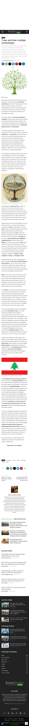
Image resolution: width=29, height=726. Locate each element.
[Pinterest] (16, 63)
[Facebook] (2, 63)
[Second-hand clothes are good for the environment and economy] (5, 638)
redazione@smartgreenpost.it (17, 703)
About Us (10, 718)
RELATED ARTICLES (6, 519)
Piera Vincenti (4, 582)
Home (2, 35)
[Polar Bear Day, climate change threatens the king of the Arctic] (5, 645)
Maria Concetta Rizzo (6, 557)
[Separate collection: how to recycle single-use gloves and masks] (5, 631)
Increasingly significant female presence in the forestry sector (22, 479)
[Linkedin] (23, 63)
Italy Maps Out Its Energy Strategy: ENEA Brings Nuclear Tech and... (17, 605)
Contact (15, 718)
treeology (23, 460)
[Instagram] (8, 713)
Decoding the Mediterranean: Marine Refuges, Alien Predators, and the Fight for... (18, 612)
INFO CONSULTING (12, 722)
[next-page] (15, 547)
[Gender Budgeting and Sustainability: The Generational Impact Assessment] (5, 541)
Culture (7, 35)
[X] (9, 63)
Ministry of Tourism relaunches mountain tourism (6, 479)
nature (18, 460)
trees (3, 462)
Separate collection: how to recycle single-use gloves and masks (17, 631)
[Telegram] (13, 63)
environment (8, 460)
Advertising (21, 718)
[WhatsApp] (6, 63)
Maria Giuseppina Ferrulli (7, 574)
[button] (2, 32)
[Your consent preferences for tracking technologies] (26, 723)
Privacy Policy (21, 720)
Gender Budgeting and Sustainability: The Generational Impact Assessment (18, 541)
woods (7, 462)
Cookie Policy (14, 720)
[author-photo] (14, 492)
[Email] (20, 63)
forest (14, 460)
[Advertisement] (14, 15)
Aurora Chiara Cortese (8, 60)
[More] (24, 468)
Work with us (7, 720)
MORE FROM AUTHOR (20, 519)
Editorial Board (4, 566)
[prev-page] (13, 547)
